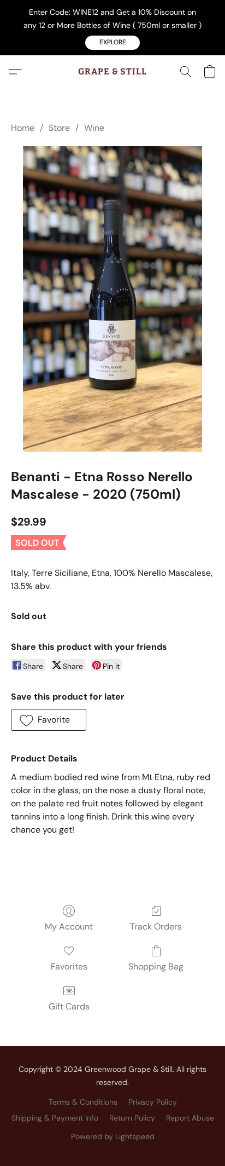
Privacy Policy (152, 1102)
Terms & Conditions (83, 1102)
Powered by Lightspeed (113, 1136)
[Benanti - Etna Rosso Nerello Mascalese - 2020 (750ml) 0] (113, 299)
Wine (94, 128)
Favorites (69, 966)
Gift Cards (69, 1006)
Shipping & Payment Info (54, 1118)
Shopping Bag (155, 966)
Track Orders (156, 926)
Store (59, 128)
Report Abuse (190, 1118)
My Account (69, 926)
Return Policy (132, 1118)
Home (22, 128)
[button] (112, 43)
